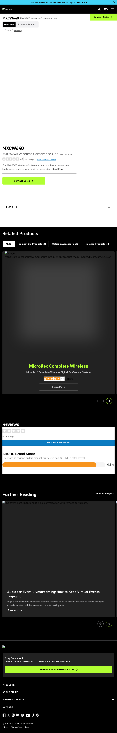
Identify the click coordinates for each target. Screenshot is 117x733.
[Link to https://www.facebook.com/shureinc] (3, 715)
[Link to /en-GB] (9, 9)
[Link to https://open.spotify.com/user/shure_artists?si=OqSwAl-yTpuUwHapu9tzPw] (22, 715)
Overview (9, 24)
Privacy (5, 727)
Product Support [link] (27, 24)
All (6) (9, 243)
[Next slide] (109, 401)
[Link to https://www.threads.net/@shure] (37, 715)
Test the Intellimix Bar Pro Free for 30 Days (58, 2)
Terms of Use (16, 727)
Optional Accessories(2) (65, 243)
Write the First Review (46, 160)
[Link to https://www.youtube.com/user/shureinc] (28, 715)
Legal (27, 727)
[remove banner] (114, 2)
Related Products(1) (97, 243)
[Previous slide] (101, 401)
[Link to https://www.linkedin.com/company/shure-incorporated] (17, 715)
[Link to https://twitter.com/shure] (8, 715)
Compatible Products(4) (32, 243)
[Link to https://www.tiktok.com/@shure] (33, 715)
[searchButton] (99, 9)
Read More (57, 169)
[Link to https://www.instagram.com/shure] (13, 715)
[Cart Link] (105, 9)
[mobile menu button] (113, 9)
